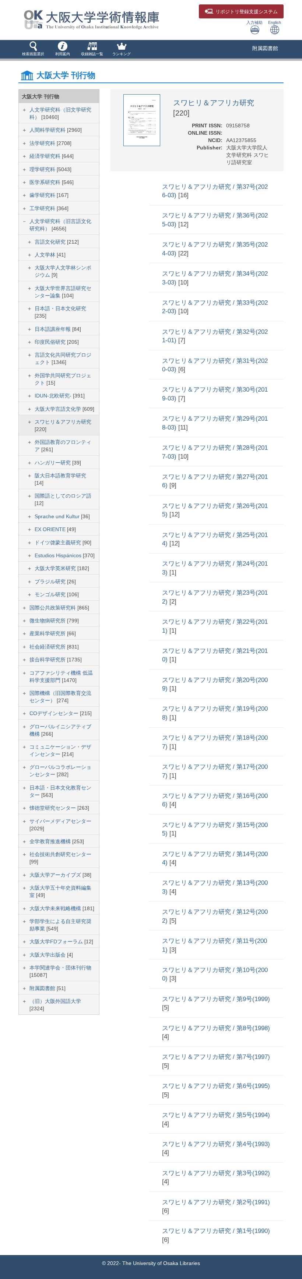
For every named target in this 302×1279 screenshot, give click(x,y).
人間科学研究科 (48, 130)
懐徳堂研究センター (53, 808)
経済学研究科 (45, 156)
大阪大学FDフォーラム (56, 941)
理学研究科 (43, 169)
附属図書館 (265, 48)
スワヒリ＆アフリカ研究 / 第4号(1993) (216, 1144)
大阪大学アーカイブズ (55, 875)
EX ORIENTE (51, 529)
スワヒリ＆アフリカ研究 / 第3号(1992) (216, 1173)
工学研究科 (43, 208)
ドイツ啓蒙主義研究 (58, 542)
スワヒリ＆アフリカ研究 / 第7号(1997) (216, 1056)
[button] (33, 49)
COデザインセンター (54, 713)
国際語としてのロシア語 (63, 496)
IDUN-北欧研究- (54, 396)
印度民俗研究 (51, 342)
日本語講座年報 (53, 329)
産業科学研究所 (48, 633)
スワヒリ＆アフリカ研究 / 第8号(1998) (216, 1028)
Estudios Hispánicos (59, 555)
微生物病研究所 (48, 620)
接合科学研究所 (48, 660)
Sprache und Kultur (58, 516)
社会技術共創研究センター (60, 854)
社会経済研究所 (48, 647)
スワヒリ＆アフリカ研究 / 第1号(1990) (216, 1230)
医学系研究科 (45, 182)
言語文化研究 (51, 242)
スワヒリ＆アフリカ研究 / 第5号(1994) (216, 1115)
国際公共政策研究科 (53, 608)
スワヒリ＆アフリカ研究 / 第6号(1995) (216, 1085)
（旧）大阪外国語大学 (55, 1001)
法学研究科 (43, 143)
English (274, 22)
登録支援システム (246, 11)
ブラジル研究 (51, 581)
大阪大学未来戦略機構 (55, 908)
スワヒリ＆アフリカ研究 (63, 422)
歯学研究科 (43, 195)
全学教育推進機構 (50, 841)
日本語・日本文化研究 (60, 308)
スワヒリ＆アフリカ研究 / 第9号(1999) (216, 999)
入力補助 (254, 22)
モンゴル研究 (51, 594)
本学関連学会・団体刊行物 (60, 968)
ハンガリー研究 (53, 463)
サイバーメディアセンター (60, 821)
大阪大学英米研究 (56, 568)
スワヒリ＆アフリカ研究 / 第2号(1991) (216, 1202)
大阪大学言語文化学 (58, 409)
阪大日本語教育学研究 (60, 475)
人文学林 (46, 255)
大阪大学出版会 (48, 955)
